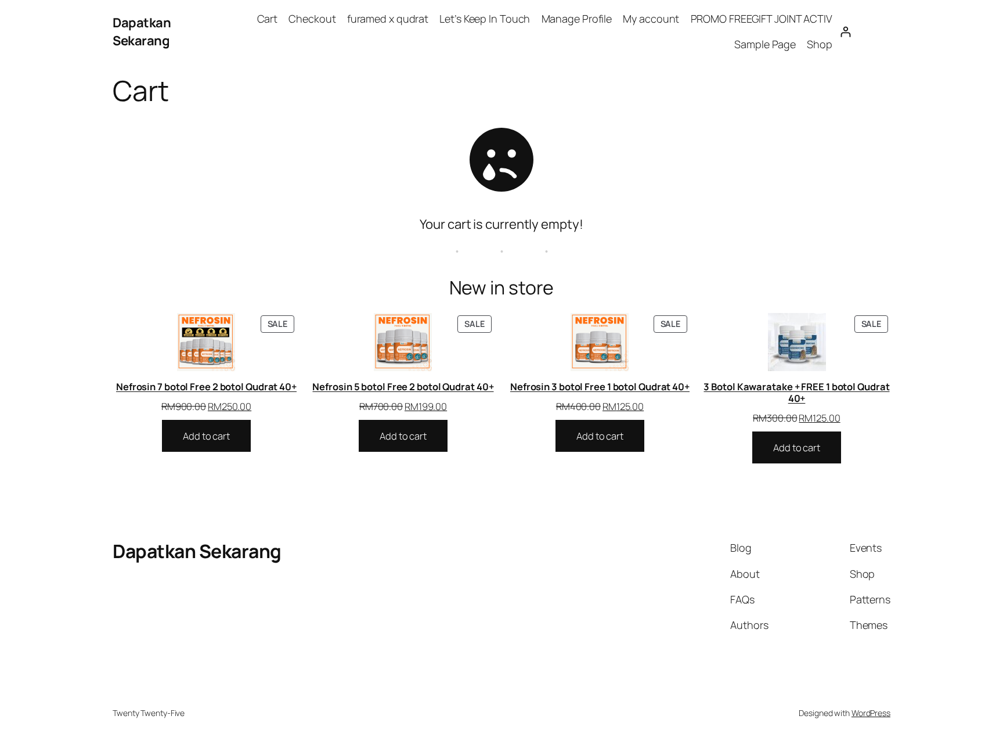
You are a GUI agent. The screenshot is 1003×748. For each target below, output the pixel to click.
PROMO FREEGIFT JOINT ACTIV (761, 19)
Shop (819, 44)
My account (651, 19)
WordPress (871, 712)
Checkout (311, 19)
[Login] (845, 32)
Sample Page (765, 44)
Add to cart (206, 436)
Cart (267, 19)
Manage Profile (577, 19)
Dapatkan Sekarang (142, 31)
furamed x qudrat (387, 19)
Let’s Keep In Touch (484, 19)
